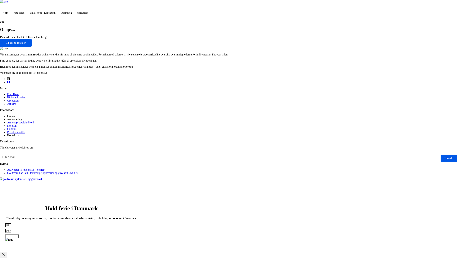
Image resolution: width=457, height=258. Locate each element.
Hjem (5, 12)
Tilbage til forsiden (15, 42)
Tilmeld (448, 158)
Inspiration (66, 12)
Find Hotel (19, 12)
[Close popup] (3, 255)
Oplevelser (82, 12)
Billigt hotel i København (43, 12)
